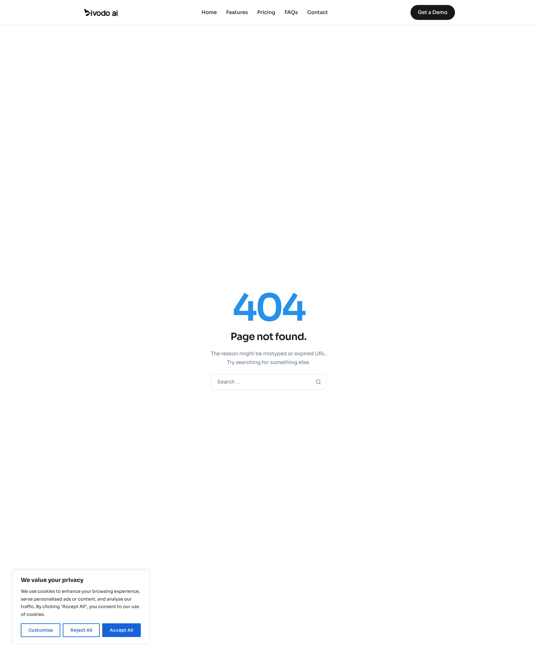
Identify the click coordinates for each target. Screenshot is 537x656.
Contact (317, 12)
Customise (40, 630)
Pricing (266, 12)
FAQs (291, 12)
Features (237, 12)
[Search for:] (268, 382)
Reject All (81, 630)
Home (209, 12)
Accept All (121, 630)
